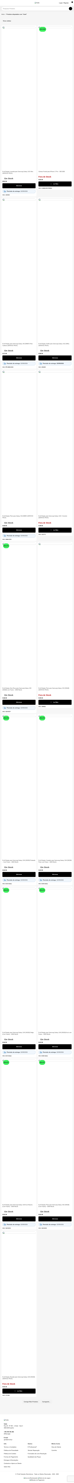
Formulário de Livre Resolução (37, 1453)
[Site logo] (37, 2)
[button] (2, 3)
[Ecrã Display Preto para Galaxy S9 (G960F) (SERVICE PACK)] (19, 442)
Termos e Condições (10, 1447)
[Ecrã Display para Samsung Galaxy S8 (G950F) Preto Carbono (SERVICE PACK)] (19, 270)
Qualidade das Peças (34, 1457)
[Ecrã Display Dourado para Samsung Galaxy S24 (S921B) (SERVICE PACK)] (19, 1303)
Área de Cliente (56, 1447)
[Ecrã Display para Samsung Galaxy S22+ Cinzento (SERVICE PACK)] (55, 442)
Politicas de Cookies (10, 1453)
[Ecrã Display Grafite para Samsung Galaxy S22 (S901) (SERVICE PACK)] (55, 270)
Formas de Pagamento (11, 1457)
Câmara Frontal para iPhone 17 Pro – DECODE (51, 171)
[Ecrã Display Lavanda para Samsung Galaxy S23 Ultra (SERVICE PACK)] (19, 98)
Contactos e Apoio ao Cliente (12, 1463)
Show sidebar (7, 21)
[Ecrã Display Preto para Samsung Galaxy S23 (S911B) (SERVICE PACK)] (55, 614)
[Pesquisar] (70, 8)
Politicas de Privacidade (11, 1450)
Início (3, 14)
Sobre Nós (7, 1466)
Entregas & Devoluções (11, 1460)
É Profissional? (32, 1447)
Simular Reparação (34, 1450)
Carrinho (54, 1450)
